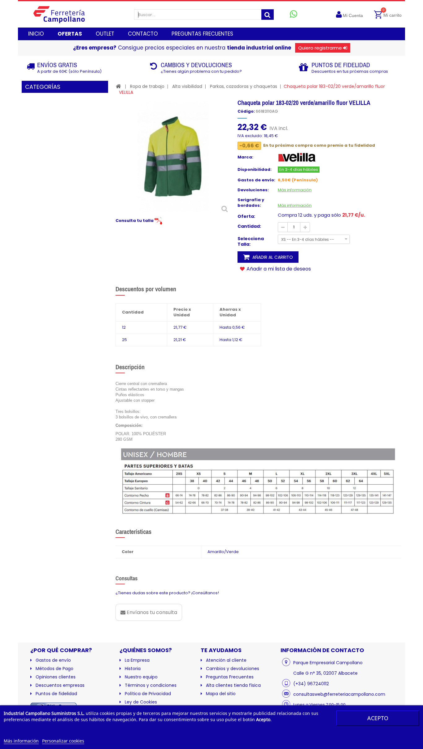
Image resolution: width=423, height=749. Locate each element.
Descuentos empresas (60, 685)
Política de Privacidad (148, 694)
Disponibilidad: (255, 169)
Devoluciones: (253, 190)
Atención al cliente (226, 660)
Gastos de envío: (256, 180)
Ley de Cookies (141, 702)
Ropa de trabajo (147, 86)
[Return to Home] (118, 86)
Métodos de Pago (54, 668)
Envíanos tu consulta (151, 612)
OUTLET (105, 33)
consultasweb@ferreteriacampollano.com (339, 694)
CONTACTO (143, 33)
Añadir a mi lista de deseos (278, 269)
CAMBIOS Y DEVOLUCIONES (196, 64)
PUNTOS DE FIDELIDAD (341, 64)
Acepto (377, 718)
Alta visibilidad (187, 86)
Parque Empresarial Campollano (328, 663)
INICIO (36, 33)
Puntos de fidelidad (56, 694)
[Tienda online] (64, 14)
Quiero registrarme (320, 48)
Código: (246, 111)
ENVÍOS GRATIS (57, 64)
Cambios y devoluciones (232, 668)
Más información (21, 741)
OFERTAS (70, 33)
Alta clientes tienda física (233, 685)
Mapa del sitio (221, 694)
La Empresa (137, 660)
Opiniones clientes (56, 677)
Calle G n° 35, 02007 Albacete (325, 673)
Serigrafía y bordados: (251, 202)
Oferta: (246, 216)
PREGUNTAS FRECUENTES (202, 33)
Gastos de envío (53, 660)
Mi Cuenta (353, 15)
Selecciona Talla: (251, 241)
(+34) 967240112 (311, 684)
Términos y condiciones (151, 685)
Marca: (245, 157)
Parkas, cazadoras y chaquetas (243, 86)
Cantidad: (249, 226)
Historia (133, 668)
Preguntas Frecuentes (230, 677)
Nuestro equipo (141, 677)
